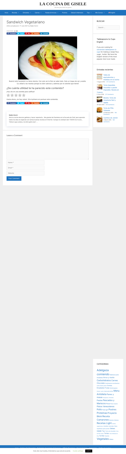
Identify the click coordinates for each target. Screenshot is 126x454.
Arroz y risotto (108, 377)
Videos (111, 439)
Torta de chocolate (110, 431)
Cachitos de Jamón (110, 118)
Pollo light (105, 410)
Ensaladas (100, 388)
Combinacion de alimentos (112, 383)
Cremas (109, 385)
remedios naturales (108, 426)
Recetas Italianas (114, 420)
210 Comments (110, 104)
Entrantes (26, 13)
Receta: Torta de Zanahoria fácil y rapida (109, 100)
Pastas (99, 400)
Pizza (108, 404)
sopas (99, 431)
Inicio (6, 13)
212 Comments (110, 81)
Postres (64, 13)
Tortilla (101, 436)
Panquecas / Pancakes (108, 397)
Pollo (99, 409)
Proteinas (102, 412)
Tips (88, 13)
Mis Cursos (99, 13)
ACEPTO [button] (88, 451)
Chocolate (101, 383)
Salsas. (112, 428)
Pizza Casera (114, 403)
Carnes (37, 13)
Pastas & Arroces (50, 13)
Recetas (14, 13)
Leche (102, 391)
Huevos (98, 391)
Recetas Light (104, 423)
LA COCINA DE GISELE (63, 4)
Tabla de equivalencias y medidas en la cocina (111, 77)
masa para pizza (108, 391)
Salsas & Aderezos (77, 13)
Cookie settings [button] (78, 451)
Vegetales (103, 438)
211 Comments (109, 94)
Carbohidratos (104, 380)
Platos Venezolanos (105, 406)
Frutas (107, 388)
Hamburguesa (113, 388)
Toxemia (107, 436)
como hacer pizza (101, 385)
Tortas (106, 433)
